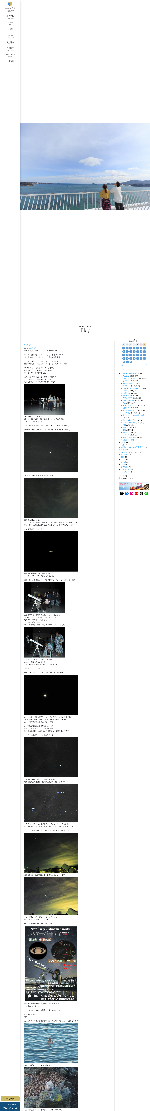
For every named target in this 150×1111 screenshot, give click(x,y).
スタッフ (126, 427)
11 (134, 351)
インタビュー (126, 472)
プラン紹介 (127, 413)
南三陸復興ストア (129, 410)
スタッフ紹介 (126, 469)
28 (144, 358)
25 (134, 358)
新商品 (123, 462)
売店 (124, 403)
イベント (126, 381)
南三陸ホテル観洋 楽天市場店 (133, 415)
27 (141, 358)
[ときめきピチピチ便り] (134, 486)
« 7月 (121, 365)
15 (123, 355)
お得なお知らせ (128, 400)
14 (144, 351)
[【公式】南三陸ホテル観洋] (10, 7)
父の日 (123, 464)
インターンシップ (129, 405)
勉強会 (125, 432)
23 (127, 358)
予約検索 (10, 1098)
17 (130, 355)
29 (124, 362)
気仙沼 (123, 459)
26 (137, 358)
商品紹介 (124, 454)
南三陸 (123, 442)
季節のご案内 (127, 383)
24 (130, 358)
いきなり (28, 344)
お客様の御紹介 (128, 437)
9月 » (147, 365)
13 (141, 351)
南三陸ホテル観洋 (127, 440)
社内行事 (126, 408)
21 (144, 355)
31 (131, 362)
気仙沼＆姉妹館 (128, 420)
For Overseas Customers (130, 388)
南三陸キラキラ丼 (129, 422)
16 (127, 355)
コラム (125, 391)
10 (130, 351)
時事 (124, 425)
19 (137, 355)
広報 (122, 445)
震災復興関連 (127, 398)
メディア (126, 435)
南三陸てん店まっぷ (131, 378)
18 (134, 355)
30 (127, 362)
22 (123, 358)
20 (141, 355)
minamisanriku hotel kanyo (129, 452)
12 (137, 351)
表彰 (124, 430)
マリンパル (127, 386)
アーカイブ (123, 476)
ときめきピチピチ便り (129, 373)
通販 (122, 450)
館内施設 (126, 395)
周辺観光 (126, 376)
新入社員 (124, 467)
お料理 (125, 393)
